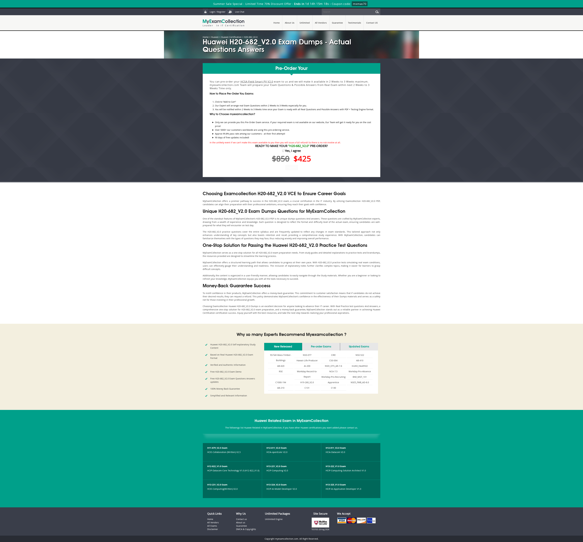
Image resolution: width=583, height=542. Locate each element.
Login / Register (217, 11)
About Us (289, 22)
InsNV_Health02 (360, 365)
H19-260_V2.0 (307, 382)
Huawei (215, 37)
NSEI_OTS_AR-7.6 (333, 365)
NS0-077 (307, 355)
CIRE (333, 355)
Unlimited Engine (274, 519)
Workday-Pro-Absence (360, 371)
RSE (281, 371)
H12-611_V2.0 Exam (276, 447)
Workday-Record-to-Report (307, 374)
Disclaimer (212, 529)
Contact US (372, 22)
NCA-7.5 (333, 371)
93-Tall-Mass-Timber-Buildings (280, 358)
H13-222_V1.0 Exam (336, 466)
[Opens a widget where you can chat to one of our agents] (562, 524)
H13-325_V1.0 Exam (336, 484)
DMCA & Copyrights (246, 529)
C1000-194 (280, 382)
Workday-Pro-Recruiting (333, 376)
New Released (283, 346)
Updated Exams (359, 346)
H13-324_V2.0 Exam (276, 484)
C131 (307, 387)
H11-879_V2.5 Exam (217, 447)
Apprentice (333, 382)
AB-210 (280, 387)
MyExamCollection (223, 22)
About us (240, 522)
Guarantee (337, 22)
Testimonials (354, 22)
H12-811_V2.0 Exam (336, 447)
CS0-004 (333, 360)
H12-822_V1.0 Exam (217, 466)
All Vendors (321, 22)
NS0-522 (360, 355)
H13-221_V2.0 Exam (276, 466)
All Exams (212, 525)
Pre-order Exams (321, 346)
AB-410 (359, 360)
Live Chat (239, 11)
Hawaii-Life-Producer (307, 360)
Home (276, 22)
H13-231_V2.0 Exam (217, 484)
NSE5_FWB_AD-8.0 (360, 382)
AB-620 (280, 365)
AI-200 (307, 365)
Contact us (241, 519)
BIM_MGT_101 (360, 376)
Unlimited (305, 22)
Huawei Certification (231, 37)
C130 (333, 387)
